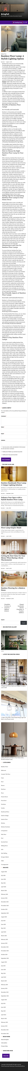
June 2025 (3, 924)
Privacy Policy (4, 1046)
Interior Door (4, 819)
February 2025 (4, 939)
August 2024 (4, 962)
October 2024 (4, 954)
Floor (2, 793)
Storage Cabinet (5, 857)
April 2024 (3, 977)
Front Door (4, 800)
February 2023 (4, 1022)
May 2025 (3, 928)
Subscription (4, 1042)
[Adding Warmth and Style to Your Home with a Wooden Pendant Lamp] (14, 739)
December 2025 (4, 902)
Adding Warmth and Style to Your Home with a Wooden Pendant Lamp (12, 758)
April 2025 (3, 932)
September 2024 (5, 958)
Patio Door (3, 834)
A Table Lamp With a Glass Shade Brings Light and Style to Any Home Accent (13, 718)
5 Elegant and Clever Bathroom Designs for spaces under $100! (13, 686)
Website (3, 440)
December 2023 (4, 992)
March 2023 (4, 1018)
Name (3, 427)
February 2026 (4, 894)
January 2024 (4, 988)
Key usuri (3, 61)
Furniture (3, 804)
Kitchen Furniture (5, 827)
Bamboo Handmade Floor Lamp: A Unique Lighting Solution (14, 484)
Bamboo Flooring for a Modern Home (13, 589)
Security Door (4, 842)
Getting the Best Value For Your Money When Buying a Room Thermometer (13, 558)
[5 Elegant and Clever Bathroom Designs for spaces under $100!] (14, 672)
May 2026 (3, 883)
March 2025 (4, 935)
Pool (2, 838)
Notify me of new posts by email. (10, 454)
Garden (3, 808)
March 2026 (4, 890)
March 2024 (4, 981)
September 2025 (5, 913)
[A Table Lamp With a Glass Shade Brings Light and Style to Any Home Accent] (14, 704)
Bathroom (3, 770)
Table (2, 860)
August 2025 (4, 917)
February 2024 (4, 984)
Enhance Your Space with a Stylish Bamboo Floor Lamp (12, 498)
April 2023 (3, 1014)
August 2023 (4, 999)
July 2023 (3, 1003)
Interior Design (5, 815)
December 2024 (4, 947)
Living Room (4, 830)
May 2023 (3, 1011)
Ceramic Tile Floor (5, 774)
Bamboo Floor (4, 766)
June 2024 (3, 969)
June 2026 (3, 879)
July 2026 (3, 875)
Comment (4, 416)
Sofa (2, 849)
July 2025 (3, 920)
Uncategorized (4, 864)
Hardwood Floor (5, 812)
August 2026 (4, 871)
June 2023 (3, 1007)
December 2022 (4, 1029)
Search (2, 619)
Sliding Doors (4, 845)
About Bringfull (4, 1039)
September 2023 (5, 996)
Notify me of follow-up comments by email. (12, 451)
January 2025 (4, 943)
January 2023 (4, 1026)
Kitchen (3, 823)
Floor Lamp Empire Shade (11, 528)
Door (2, 781)
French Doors (4, 796)
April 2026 (3, 886)
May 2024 (3, 973)
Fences (2, 785)
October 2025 (4, 909)
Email (3, 433)
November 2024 (5, 950)
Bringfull (5, 14)
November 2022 (5, 1033)
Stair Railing (4, 853)
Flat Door (3, 789)
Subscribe (5, 1055)
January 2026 (4, 898)
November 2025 (5, 905)
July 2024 (3, 966)
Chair (2, 778)
